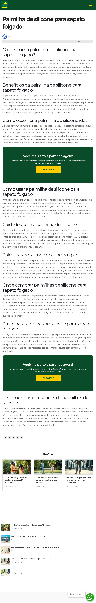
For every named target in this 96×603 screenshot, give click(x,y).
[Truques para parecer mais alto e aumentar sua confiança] (79, 468)
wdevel (13, 36)
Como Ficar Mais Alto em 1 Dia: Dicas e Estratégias (28, 536)
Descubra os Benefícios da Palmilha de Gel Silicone (28, 570)
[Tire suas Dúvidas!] (90, 597)
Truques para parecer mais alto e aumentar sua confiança (79, 479)
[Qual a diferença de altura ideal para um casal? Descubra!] (17, 468)
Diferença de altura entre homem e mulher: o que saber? (47, 479)
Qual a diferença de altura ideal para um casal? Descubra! (15, 479)
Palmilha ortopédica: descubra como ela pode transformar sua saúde (35, 547)
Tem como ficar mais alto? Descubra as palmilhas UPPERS (31, 559)
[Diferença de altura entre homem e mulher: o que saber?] (48, 468)
